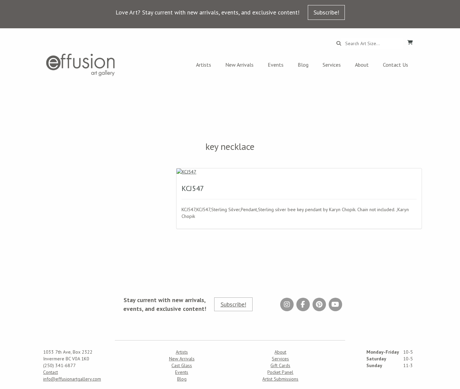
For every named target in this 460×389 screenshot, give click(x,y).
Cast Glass (181, 365)
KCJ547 (193, 188)
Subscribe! (326, 12)
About (362, 64)
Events (276, 64)
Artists (203, 64)
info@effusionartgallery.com (72, 379)
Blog (303, 64)
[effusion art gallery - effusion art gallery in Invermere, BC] (80, 65)
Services (332, 64)
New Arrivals (239, 64)
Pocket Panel (280, 372)
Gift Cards (280, 365)
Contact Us (395, 64)
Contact (50, 372)
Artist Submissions (280, 379)
